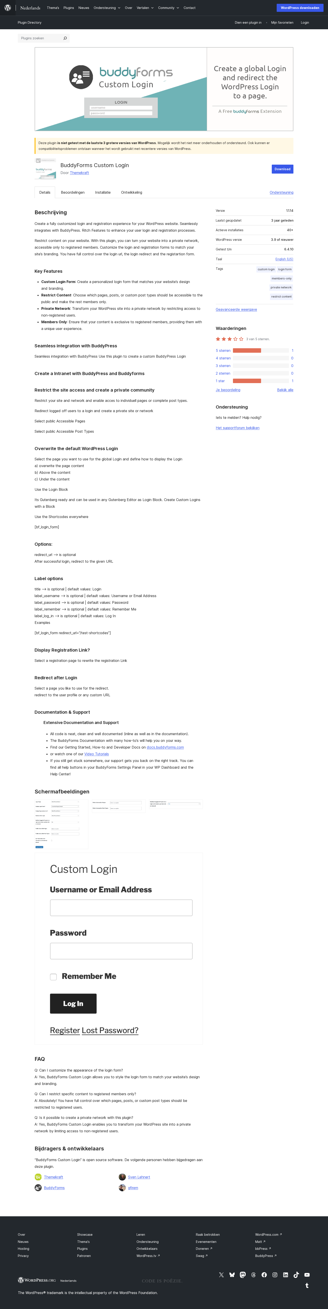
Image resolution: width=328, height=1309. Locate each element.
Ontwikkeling (131, 192)
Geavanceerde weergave (236, 309)
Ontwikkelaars (147, 1248)
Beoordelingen (73, 192)
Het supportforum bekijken (237, 428)
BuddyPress (266, 1256)
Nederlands (68, 1280)
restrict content (281, 296)
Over (21, 1234)
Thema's (83, 1242)
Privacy (23, 1256)
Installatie (103, 192)
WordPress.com (268, 1234)
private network (281, 287)
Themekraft (79, 172)
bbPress (263, 1248)
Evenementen (206, 1242)
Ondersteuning (281, 192)
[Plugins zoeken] (65, 38)
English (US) (284, 259)
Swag (202, 1256)
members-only (282, 278)
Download (283, 169)
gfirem (133, 1187)
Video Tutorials (96, 754)
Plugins (82, 1248)
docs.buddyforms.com (165, 747)
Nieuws (23, 1242)
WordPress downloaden (300, 8)
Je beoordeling (228, 390)
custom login (266, 269)
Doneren (204, 1248)
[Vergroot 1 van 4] (82, 805)
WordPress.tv (148, 1256)
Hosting (23, 1248)
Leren (141, 1234)
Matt (260, 1242)
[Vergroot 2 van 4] (139, 805)
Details (44, 192)
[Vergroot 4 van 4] (197, 858)
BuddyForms (54, 1187)
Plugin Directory (30, 22)
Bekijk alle (285, 390)
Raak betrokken (208, 1234)
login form (285, 269)
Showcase (85, 1234)
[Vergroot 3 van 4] (197, 805)
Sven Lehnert (139, 1177)
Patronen (84, 1256)
